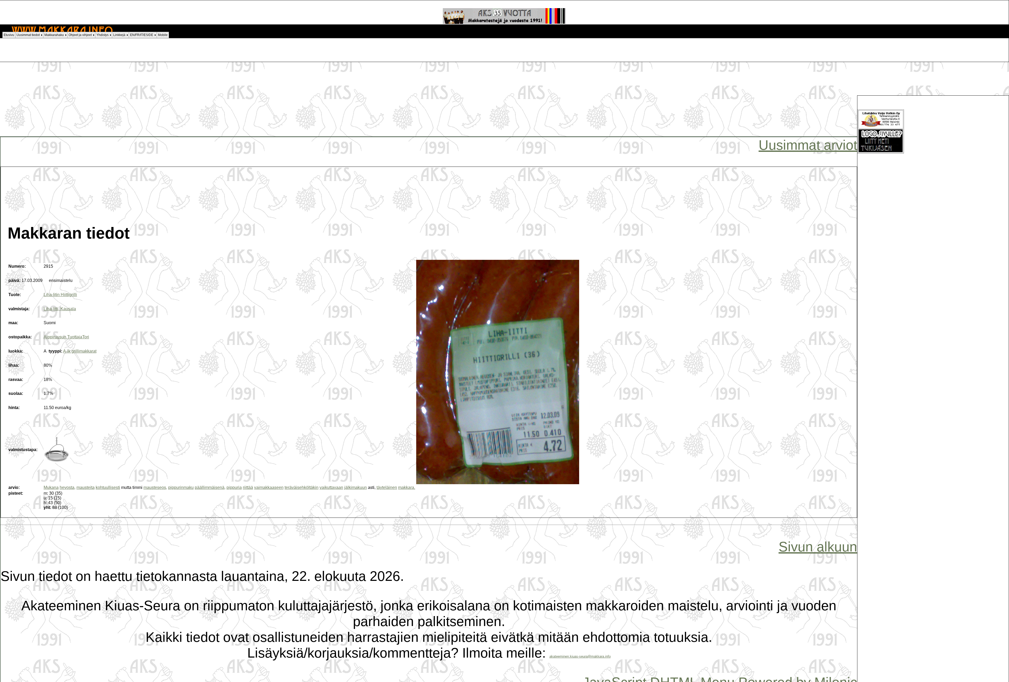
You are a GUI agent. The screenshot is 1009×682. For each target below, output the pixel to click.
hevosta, (67, 487)
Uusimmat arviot (808, 145)
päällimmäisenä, (210, 487)
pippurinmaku (181, 487)
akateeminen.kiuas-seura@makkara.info (580, 656)
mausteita (85, 487)
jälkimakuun (355, 487)
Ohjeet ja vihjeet (80, 35)
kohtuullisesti (108, 487)
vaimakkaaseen (269, 487)
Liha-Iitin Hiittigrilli (60, 294)
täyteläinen (387, 487)
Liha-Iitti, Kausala (60, 309)
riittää (248, 487)
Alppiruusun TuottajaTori (66, 337)
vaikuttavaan (331, 487)
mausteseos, (155, 487)
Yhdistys (102, 35)
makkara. (406, 487)
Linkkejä (119, 35)
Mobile (163, 35)
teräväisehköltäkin (301, 487)
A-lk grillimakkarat (79, 351)
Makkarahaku (54, 35)
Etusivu (9, 35)
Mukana (51, 487)
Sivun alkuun (818, 546)
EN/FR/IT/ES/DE (141, 35)
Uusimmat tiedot (28, 35)
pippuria (234, 487)
